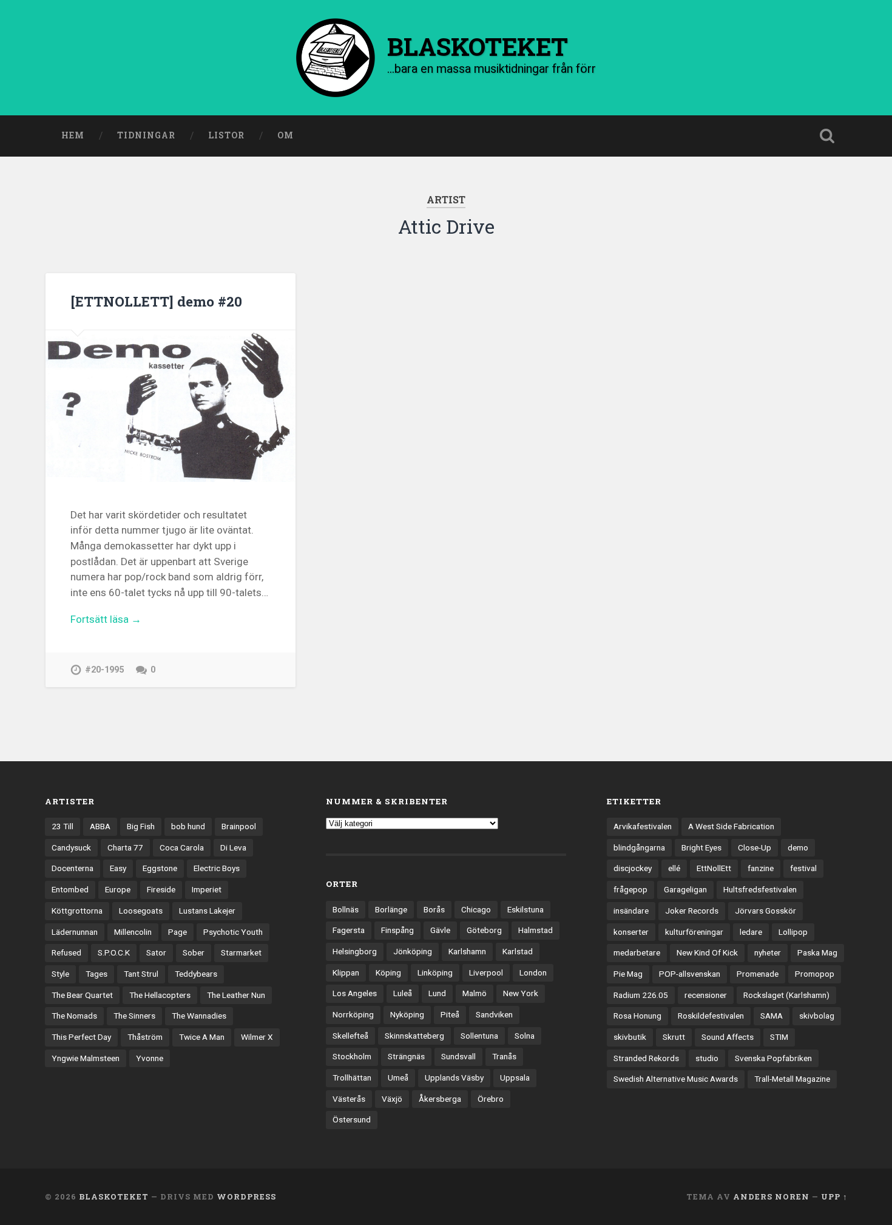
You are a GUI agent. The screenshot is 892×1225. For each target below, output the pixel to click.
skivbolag (816, 1015)
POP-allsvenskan (689, 974)
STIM (779, 1037)
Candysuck (71, 847)
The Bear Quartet (82, 995)
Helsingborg (355, 951)
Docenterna (72, 868)
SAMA (771, 1015)
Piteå (450, 1014)
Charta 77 (125, 847)
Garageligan (685, 889)
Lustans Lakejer (207, 910)
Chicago (476, 909)
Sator (156, 952)
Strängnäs (406, 1056)
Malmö (474, 993)
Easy (118, 868)
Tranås (504, 1056)
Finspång (397, 930)
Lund (437, 993)
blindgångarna (639, 847)
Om (285, 135)
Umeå (398, 1077)
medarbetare (636, 952)
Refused (66, 952)
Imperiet (206, 889)
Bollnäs (346, 909)
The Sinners (134, 1015)
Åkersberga (440, 1099)
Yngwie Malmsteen (86, 1058)
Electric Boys (217, 868)
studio (706, 1058)
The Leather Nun (236, 995)
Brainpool (238, 826)
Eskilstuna (525, 909)
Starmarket (241, 952)
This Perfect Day (81, 1037)
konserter (631, 932)
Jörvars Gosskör (765, 910)
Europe (117, 889)
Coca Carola (182, 847)
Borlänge (391, 909)
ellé (674, 868)
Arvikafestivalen (642, 826)
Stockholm (352, 1056)
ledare (751, 932)
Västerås (349, 1099)
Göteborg (484, 930)
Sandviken (494, 1014)
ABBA (100, 826)
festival (803, 868)
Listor (226, 135)
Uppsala (515, 1077)
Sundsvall (458, 1056)
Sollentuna (479, 1035)
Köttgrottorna (77, 910)
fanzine (761, 868)
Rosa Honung (637, 1015)
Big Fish (141, 826)
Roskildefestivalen (711, 1015)
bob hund (188, 826)
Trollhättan (352, 1077)
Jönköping (412, 951)
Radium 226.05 (640, 995)
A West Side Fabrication (731, 826)
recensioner (705, 995)
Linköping (435, 972)
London (533, 972)
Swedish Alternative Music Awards (675, 1079)
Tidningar (146, 135)
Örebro (491, 1099)
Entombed (70, 889)
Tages (96, 974)
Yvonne (149, 1058)
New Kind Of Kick (707, 952)
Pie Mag (628, 974)
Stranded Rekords (646, 1058)
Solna (525, 1035)
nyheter (767, 952)
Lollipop (793, 932)
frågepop (630, 889)
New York (520, 993)
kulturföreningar (694, 932)
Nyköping (407, 1014)
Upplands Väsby (454, 1077)
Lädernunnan (75, 932)
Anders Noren (771, 1196)
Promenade (758, 974)
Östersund (352, 1119)
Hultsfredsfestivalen (760, 889)
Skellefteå (350, 1035)
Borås (434, 909)
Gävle (440, 930)
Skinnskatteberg (414, 1035)
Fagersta (349, 930)
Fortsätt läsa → (105, 619)
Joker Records (691, 910)
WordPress (246, 1196)
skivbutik (629, 1037)
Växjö (392, 1099)
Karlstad (517, 951)
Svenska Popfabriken (773, 1058)
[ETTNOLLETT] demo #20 (156, 301)
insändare (631, 910)
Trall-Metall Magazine (792, 1079)
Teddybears (196, 974)
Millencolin (133, 932)
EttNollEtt (714, 868)
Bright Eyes (701, 847)
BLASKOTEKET (114, 1196)
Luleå (402, 993)
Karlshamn (467, 951)
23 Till (62, 826)
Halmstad (535, 930)
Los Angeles (355, 993)
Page (177, 932)
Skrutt (674, 1037)
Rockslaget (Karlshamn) (786, 995)
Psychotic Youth (233, 932)
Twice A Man (202, 1037)
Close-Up (754, 847)
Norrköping (353, 1014)
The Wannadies (199, 1015)
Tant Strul (141, 974)
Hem (72, 135)
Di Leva (233, 847)
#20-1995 (104, 670)
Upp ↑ (834, 1196)
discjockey (632, 868)
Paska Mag (817, 952)
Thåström (145, 1037)
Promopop (814, 974)
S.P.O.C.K (114, 952)
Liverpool (486, 972)
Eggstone (160, 868)
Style (60, 974)
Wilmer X (257, 1037)
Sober (193, 952)
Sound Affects (727, 1037)
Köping (388, 972)
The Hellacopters (160, 995)
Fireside (161, 889)
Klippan (346, 972)
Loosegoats (141, 910)
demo (798, 847)
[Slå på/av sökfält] (827, 136)
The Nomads (74, 1015)
